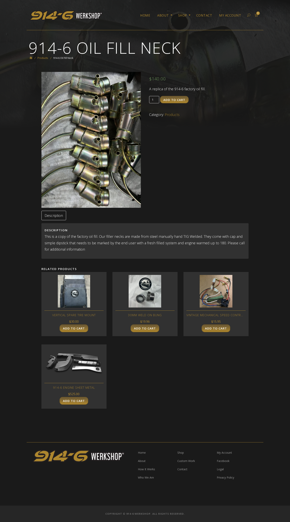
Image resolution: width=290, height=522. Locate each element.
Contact (204, 15)
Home (145, 15)
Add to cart (174, 100)
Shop (182, 15)
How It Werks (146, 469)
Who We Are (146, 477)
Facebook (223, 461)
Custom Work (186, 461)
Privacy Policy (225, 477)
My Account (230, 15)
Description (54, 215)
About (163, 15)
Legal (220, 469)
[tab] (53, 215)
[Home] (32, 58)
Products (172, 114)
